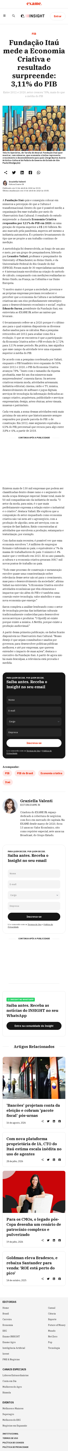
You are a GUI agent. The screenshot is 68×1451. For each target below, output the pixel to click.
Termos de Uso (33, 751)
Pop (50, 1342)
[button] (4, 16)
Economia (8, 1325)
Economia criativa (51, 773)
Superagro (8, 1414)
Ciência (52, 1313)
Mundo (52, 1330)
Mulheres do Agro (12, 1386)
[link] (14, 172)
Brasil (6, 1313)
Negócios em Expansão (15, 1425)
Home (6, 1307)
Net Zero (52, 1336)
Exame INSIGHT (11, 1336)
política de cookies (13, 1442)
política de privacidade (15, 1447)
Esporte (52, 1319)
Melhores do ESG (12, 1420)
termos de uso (10, 1438)
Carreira (7, 1319)
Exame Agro (9, 1342)
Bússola (7, 1392)
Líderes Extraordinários (15, 1375)
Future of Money (56, 1325)
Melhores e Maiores (13, 1408)
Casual (51, 1307)
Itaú (7, 782)
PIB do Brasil (25, 773)
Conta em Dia (9, 1381)
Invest (6, 1353)
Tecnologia (54, 1348)
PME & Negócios (11, 1359)
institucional (11, 1434)
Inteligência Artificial (14, 1348)
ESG (5, 1330)
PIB (7, 773)
